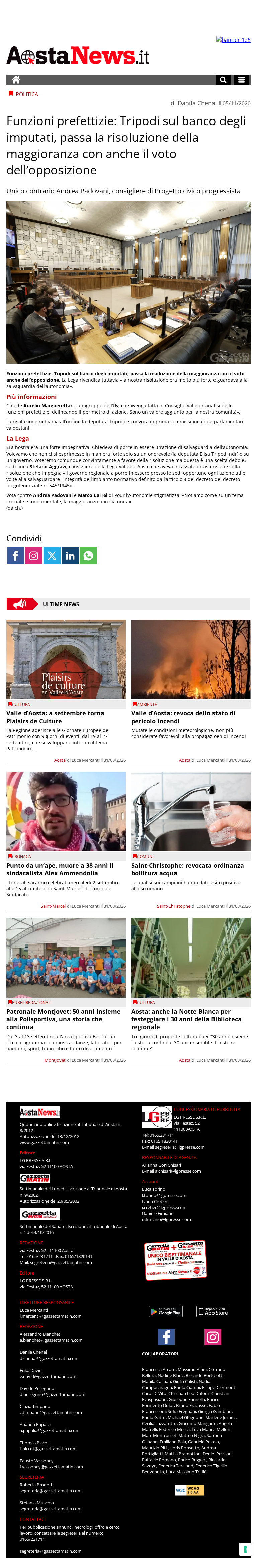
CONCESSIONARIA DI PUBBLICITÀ (207, 1109)
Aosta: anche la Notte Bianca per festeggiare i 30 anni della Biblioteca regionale (186, 1019)
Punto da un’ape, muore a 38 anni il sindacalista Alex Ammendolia (60, 869)
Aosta (60, 760)
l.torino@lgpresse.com (164, 1195)
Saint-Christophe (173, 906)
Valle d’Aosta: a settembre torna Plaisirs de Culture (55, 717)
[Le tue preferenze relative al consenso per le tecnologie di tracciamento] (245, 1549)
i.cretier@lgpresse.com (164, 1207)
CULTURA (21, 704)
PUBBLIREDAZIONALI (31, 1002)
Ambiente (147, 704)
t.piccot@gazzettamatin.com (48, 1449)
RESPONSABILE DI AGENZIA (169, 1157)
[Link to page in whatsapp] (88, 555)
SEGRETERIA (32, 1477)
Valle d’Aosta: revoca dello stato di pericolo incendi (183, 717)
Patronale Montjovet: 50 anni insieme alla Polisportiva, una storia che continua (63, 1019)
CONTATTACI (33, 1519)
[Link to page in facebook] (15, 555)
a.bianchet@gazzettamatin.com (51, 1340)
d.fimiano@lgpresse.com (166, 1219)
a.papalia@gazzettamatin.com (50, 1430)
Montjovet (55, 1060)
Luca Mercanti (86, 760)
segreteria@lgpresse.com (180, 1147)
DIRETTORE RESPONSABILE (47, 1302)
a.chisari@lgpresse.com (178, 1171)
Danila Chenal (197, 103)
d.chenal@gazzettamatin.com (49, 1358)
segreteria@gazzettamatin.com (61, 1262)
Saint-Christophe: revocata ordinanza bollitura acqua (187, 869)
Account (150, 1181)
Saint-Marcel (53, 906)
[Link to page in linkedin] (70, 555)
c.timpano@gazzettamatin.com (51, 1412)
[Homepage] (16, 80)
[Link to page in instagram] (33, 555)
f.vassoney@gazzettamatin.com (51, 1467)
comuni (145, 856)
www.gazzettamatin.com (44, 1142)
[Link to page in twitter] (52, 555)
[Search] (223, 80)
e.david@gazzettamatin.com (48, 1376)
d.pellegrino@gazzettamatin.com (52, 1394)
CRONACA (21, 856)
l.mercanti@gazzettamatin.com (51, 1316)
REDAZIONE (31, 1243)
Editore (27, 1153)
